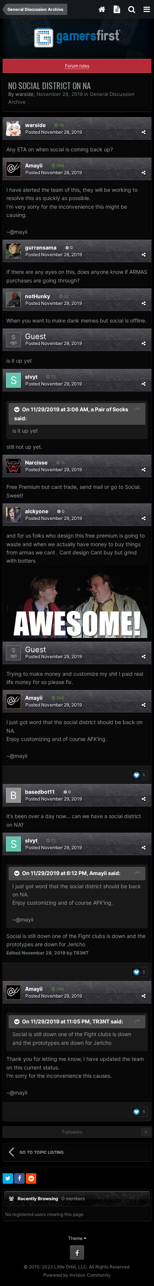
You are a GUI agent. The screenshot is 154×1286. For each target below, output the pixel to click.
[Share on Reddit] (31, 1178)
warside (24, 94)
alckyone (36, 511)
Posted (53, 132)
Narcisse (36, 462)
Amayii (34, 165)
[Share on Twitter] (8, 1178)
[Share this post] (143, 132)
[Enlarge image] (77, 600)
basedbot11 (40, 792)
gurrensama (40, 247)
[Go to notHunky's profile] (13, 299)
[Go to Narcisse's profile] (13, 466)
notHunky (37, 296)
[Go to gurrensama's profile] (13, 250)
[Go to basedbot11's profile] (13, 795)
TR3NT (101, 1021)
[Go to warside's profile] (13, 128)
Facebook (77, 1253)
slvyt (31, 376)
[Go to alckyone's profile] (13, 514)
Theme (76, 1238)
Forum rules (77, 66)
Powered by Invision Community (77, 1275)
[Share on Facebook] (19, 1178)
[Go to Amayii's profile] (13, 168)
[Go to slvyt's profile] (13, 380)
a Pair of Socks (109, 409)
